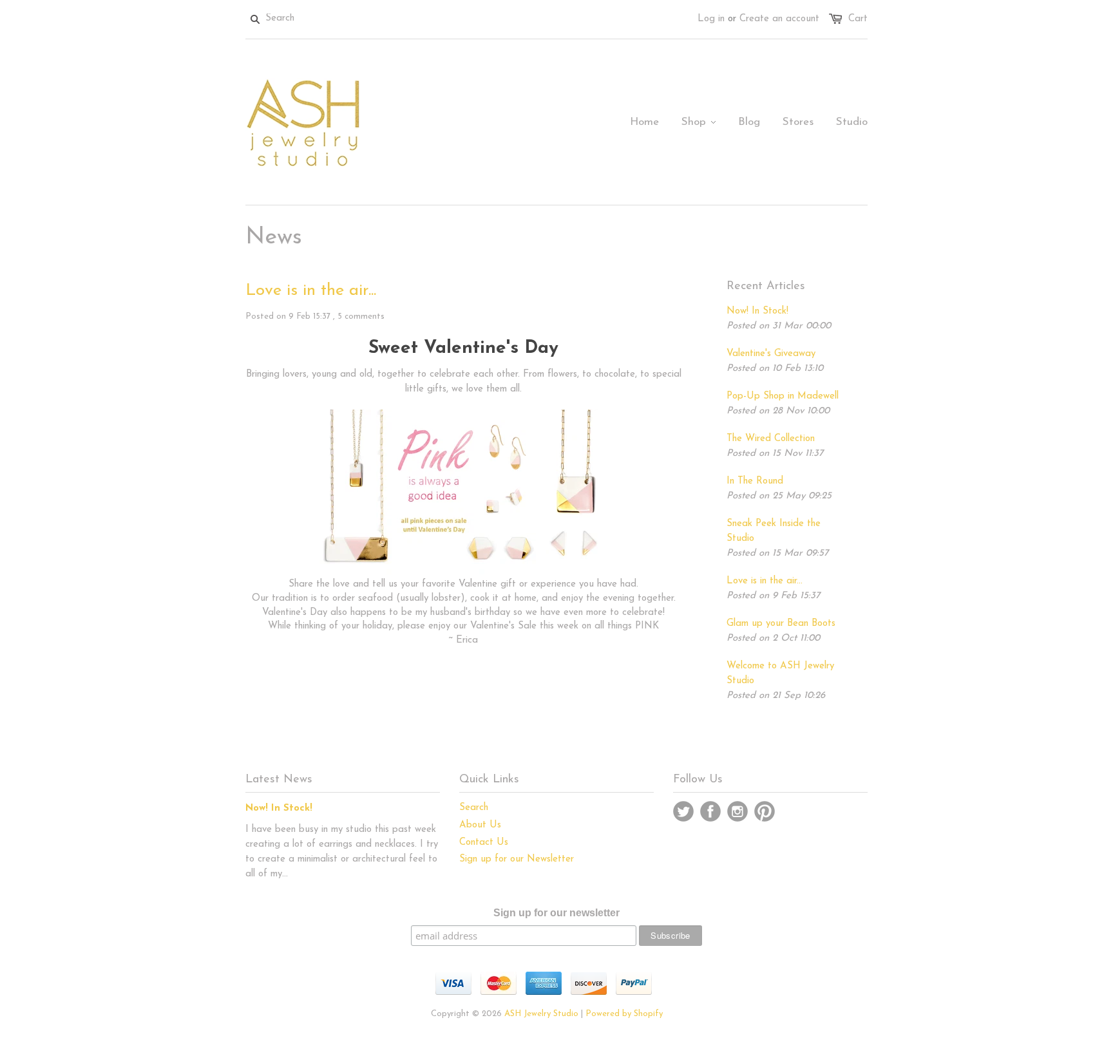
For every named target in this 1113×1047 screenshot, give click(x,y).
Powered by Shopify (624, 1014)
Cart (858, 19)
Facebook (710, 811)
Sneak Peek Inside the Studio (774, 531)
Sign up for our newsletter (556, 912)
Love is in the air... (310, 290)
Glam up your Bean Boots (781, 623)
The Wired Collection (771, 439)
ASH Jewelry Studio (541, 1014)
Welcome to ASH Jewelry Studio (780, 673)
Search (473, 808)
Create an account (779, 19)
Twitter (683, 811)
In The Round (755, 481)
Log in (711, 19)
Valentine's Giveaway (771, 354)
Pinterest (764, 811)
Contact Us (483, 842)
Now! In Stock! (757, 311)
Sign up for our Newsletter (516, 859)
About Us (480, 825)
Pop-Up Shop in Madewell (783, 396)
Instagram (737, 811)
